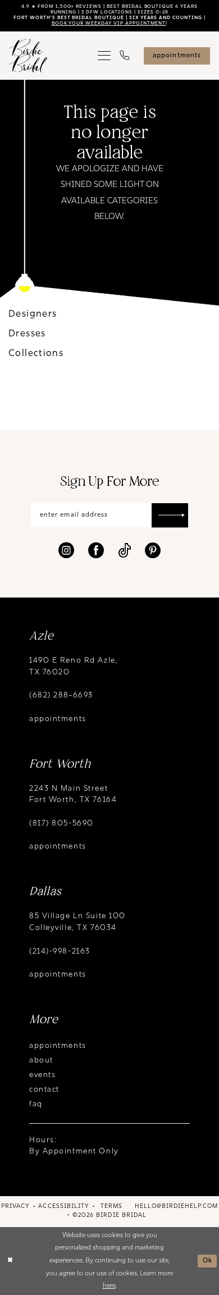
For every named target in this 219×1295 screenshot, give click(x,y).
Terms (111, 1206)
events (42, 1075)
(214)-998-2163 (59, 951)
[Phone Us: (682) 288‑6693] (124, 56)
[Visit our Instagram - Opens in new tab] (66, 550)
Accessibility (63, 1206)
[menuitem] (104, 55)
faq (36, 1104)
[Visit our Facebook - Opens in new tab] (96, 550)
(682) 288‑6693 (61, 695)
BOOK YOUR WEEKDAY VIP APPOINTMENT (109, 23)
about (41, 1060)
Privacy (15, 1206)
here (109, 1286)
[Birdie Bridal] (28, 56)
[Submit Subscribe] (170, 515)
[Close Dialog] (10, 1260)
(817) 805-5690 (61, 823)
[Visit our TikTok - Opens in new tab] (124, 550)
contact (44, 1089)
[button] (104, 55)
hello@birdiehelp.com (176, 1206)
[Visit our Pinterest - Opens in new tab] (152, 550)
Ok (207, 1260)
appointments (57, 719)
